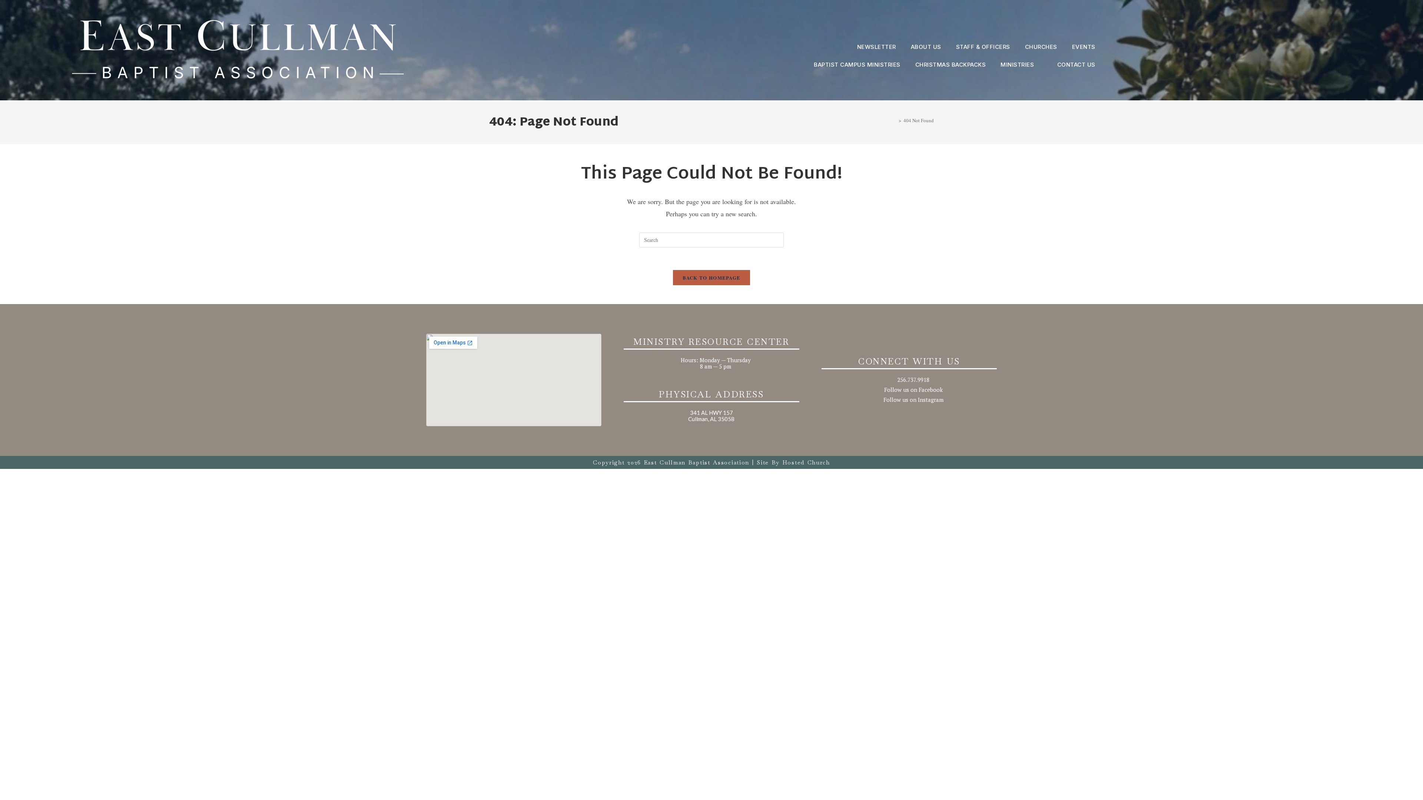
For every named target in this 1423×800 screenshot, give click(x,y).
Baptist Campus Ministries (857, 64)
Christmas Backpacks (950, 64)
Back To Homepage (712, 277)
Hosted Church (806, 462)
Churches (1041, 46)
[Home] (894, 120)
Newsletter (876, 46)
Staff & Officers (983, 46)
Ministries (1017, 64)
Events (1083, 46)
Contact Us (1076, 64)
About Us (926, 46)
